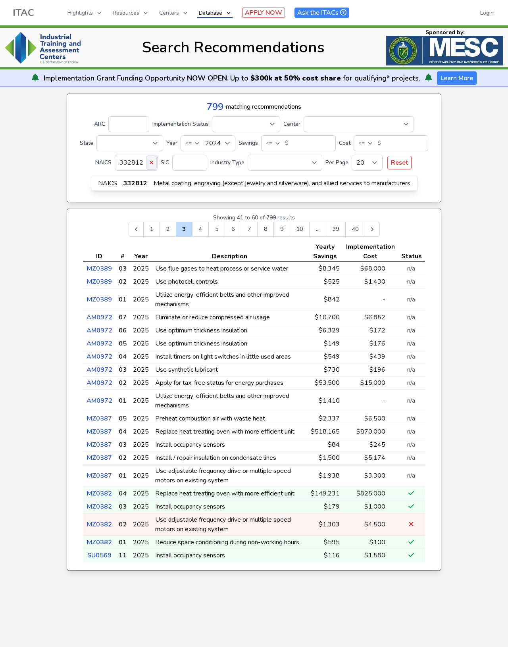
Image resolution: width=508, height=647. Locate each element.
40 (355, 229)
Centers (169, 13)
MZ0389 (99, 268)
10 (299, 229)
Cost (344, 143)
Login (487, 13)
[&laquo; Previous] (136, 229)
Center (291, 124)
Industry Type (227, 162)
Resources (126, 13)
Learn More (457, 78)
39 (336, 229)
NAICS (103, 162)
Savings (248, 143)
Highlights (80, 13)
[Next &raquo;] (372, 229)
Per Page (336, 162)
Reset (399, 162)
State (86, 143)
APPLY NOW (263, 12)
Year (171, 143)
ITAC (23, 12)
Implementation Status (180, 124)
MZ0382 (99, 493)
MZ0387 (99, 418)
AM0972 (99, 317)
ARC (99, 124)
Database (210, 13)
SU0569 (99, 555)
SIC (165, 162)
